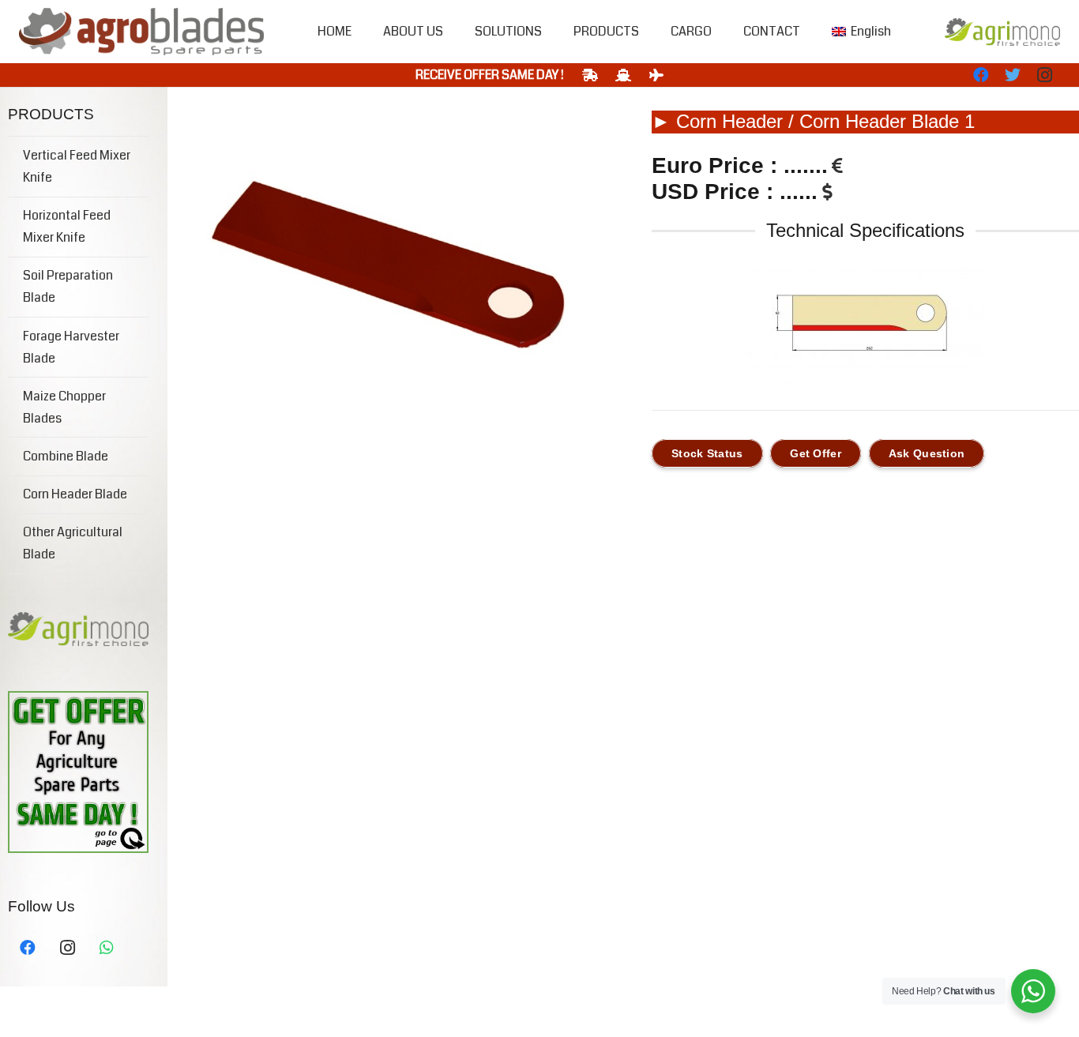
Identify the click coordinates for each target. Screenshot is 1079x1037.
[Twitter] (1012, 75)
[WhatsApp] (106, 947)
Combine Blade (65, 456)
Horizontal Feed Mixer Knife (67, 226)
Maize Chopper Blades (64, 407)
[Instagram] (1044, 75)
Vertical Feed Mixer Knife (76, 166)
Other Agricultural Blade (72, 543)
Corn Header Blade (75, 494)
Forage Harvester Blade (71, 347)
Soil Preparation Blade (68, 286)
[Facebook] (981, 75)
